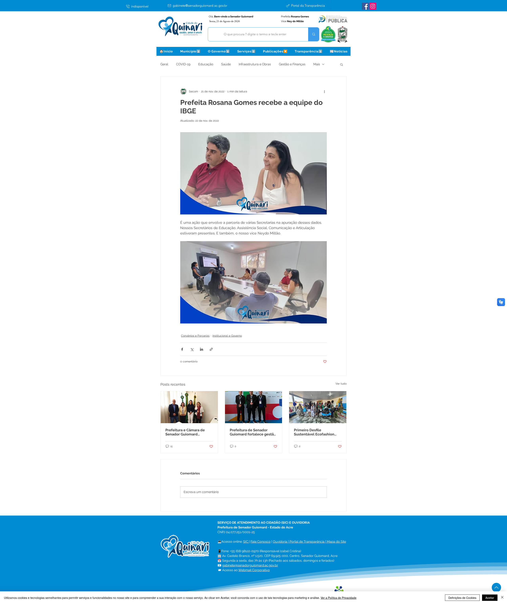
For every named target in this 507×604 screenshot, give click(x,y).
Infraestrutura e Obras (255, 64)
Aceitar (489, 598)
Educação (205, 64)
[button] (190, 51)
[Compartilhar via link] (211, 349)
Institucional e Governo (227, 335)
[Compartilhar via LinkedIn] (201, 349)
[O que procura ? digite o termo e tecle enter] (313, 34)
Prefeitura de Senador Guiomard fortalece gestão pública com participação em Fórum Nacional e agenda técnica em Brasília (253, 432)
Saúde (226, 64)
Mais (316, 64)
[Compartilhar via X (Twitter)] (192, 349)
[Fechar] (502, 598)
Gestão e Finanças (292, 64)
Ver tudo (341, 383)
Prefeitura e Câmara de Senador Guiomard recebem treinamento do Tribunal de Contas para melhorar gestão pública (186, 432)
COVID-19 (183, 64)
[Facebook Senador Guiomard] (365, 6)
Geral (164, 64)
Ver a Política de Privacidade (338, 598)
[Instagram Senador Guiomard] (372, 6)
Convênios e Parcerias (195, 335)
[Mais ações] (324, 91)
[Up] (496, 587)
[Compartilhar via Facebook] (182, 349)
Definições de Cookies (462, 598)
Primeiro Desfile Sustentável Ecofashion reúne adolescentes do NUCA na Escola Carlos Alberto (314, 432)
